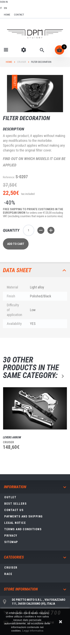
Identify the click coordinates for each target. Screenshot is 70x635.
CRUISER (21, 61)
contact (19, 14)
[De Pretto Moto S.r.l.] (35, 34)
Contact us (14, 510)
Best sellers (15, 503)
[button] (55, 376)
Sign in (4, 1)
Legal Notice (15, 523)
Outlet (10, 497)
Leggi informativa (32, 630)
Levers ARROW (12, 437)
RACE (8, 574)
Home (9, 61)
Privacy (10, 535)
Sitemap (11, 542)
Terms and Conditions (23, 529)
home (7, 14)
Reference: (9, 177)
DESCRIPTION (13, 129)
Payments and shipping (23, 516)
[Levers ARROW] (35, 408)
